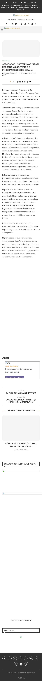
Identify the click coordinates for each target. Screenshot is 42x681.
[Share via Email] (30, 82)
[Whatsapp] (28, 3)
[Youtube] (26, 658)
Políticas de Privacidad (20, 8)
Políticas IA (35, 8)
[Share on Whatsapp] (25, 82)
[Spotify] (25, 3)
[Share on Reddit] (22, 82)
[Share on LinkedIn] (20, 82)
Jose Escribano (11, 73)
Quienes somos (17, 6)
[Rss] (35, 3)
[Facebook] (6, 3)
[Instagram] (13, 3)
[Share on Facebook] (13, 82)
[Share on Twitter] (15, 82)
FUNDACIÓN (21, 10)
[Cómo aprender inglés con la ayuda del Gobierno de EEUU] (21, 427)
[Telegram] (32, 3)
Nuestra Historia (31, 6)
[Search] (39, 29)
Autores (5, 6)
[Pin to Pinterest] (18, 82)
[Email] (21, 3)
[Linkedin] (16, 3)
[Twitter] (9, 3)
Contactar (5, 8)
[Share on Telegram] (27, 82)
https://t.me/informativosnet (21, 620)
